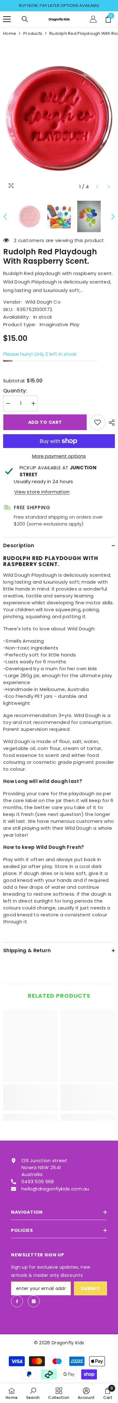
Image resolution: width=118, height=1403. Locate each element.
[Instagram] (34, 1301)
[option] (59, 5)
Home (9, 33)
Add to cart (45, 422)
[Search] (25, 19)
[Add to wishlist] (97, 422)
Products (32, 33)
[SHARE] (110, 422)
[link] (30, 1101)
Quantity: (15, 390)
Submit (90, 1288)
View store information (42, 491)
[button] (97, 186)
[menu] (7, 19)
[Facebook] (17, 1301)
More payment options (59, 456)
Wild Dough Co (43, 302)
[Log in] (93, 19)
